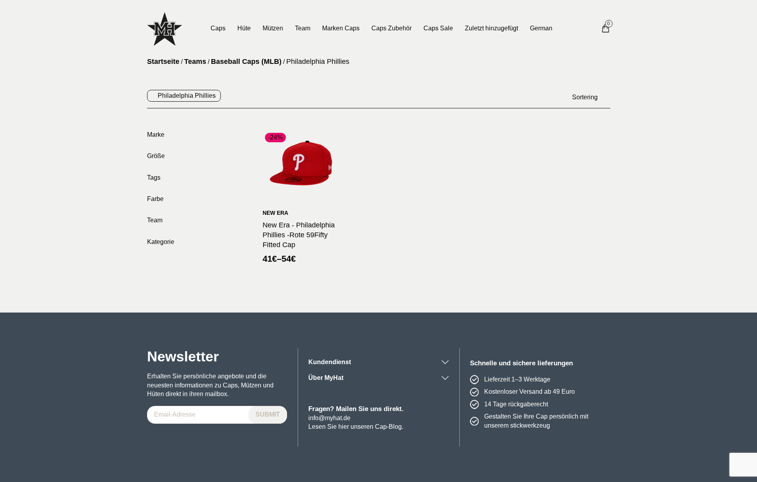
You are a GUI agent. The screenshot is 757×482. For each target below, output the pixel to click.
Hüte (244, 28)
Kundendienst (329, 362)
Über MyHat (325, 377)
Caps (218, 28)
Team (302, 28)
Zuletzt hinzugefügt (491, 28)
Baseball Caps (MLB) (246, 61)
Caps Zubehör (391, 28)
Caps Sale (438, 28)
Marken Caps (341, 28)
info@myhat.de (329, 418)
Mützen (273, 28)
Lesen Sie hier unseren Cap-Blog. (355, 426)
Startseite (163, 61)
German (541, 28)
